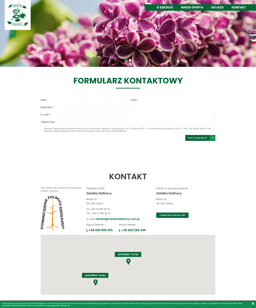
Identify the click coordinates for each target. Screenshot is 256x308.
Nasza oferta (192, 7)
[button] (13, 33)
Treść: (134, 100)
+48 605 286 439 (133, 230)
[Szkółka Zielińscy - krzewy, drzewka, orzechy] (17, 15)
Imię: (44, 100)
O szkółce (165, 7)
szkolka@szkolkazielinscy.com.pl (117, 219)
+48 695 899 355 (101, 230)
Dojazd (217, 7)
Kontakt (239, 7)
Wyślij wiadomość (197, 138)
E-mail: (45, 114)
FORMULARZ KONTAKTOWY (172, 215)
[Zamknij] (253, 303)
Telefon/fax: (48, 122)
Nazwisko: (47, 107)
